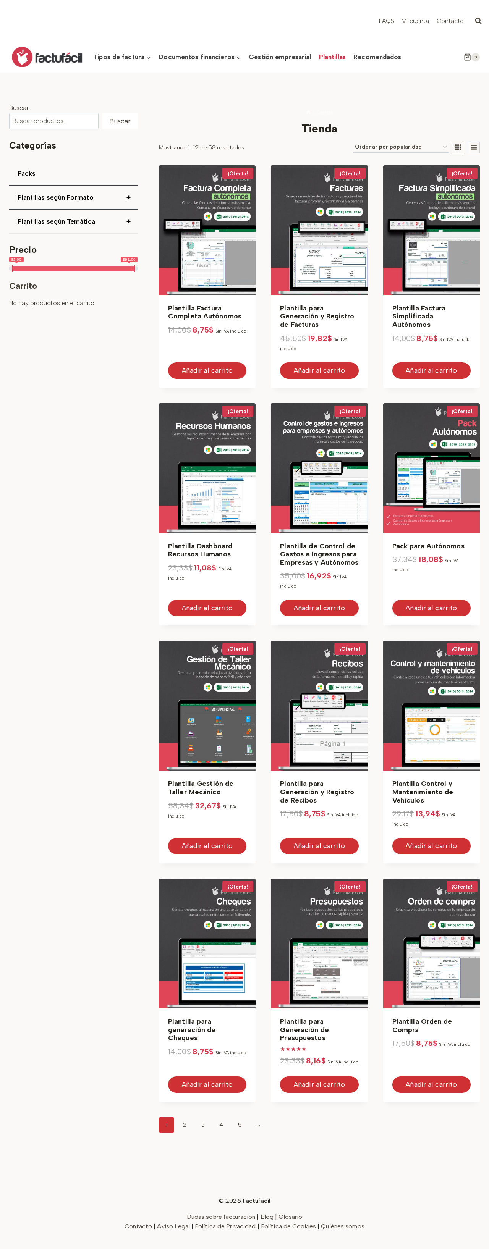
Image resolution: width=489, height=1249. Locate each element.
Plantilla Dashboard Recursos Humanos (200, 550)
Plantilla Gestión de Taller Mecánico (200, 787)
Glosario (290, 1216)
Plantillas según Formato (74, 197)
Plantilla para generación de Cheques (191, 1029)
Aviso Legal (174, 1226)
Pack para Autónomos (428, 546)
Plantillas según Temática (74, 221)
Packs (27, 173)
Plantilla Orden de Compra (422, 1025)
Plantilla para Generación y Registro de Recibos (317, 791)
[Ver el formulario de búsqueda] (478, 21)
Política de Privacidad (226, 1226)
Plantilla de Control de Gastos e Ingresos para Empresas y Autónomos (319, 554)
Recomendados (377, 57)
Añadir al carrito (207, 370)
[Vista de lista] (474, 147)
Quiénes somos (342, 1226)
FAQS (386, 20)
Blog (267, 1216)
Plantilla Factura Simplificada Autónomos (419, 316)
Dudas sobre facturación (221, 1216)
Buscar (19, 107)
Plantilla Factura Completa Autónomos (204, 312)
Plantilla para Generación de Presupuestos (304, 1029)
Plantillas (332, 57)
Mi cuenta (415, 20)
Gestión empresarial (280, 57)
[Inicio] (308, 112)
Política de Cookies (288, 1226)
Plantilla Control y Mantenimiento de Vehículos (422, 791)
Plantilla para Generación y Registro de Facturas (317, 316)
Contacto (450, 20)
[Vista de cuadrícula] (458, 147)
